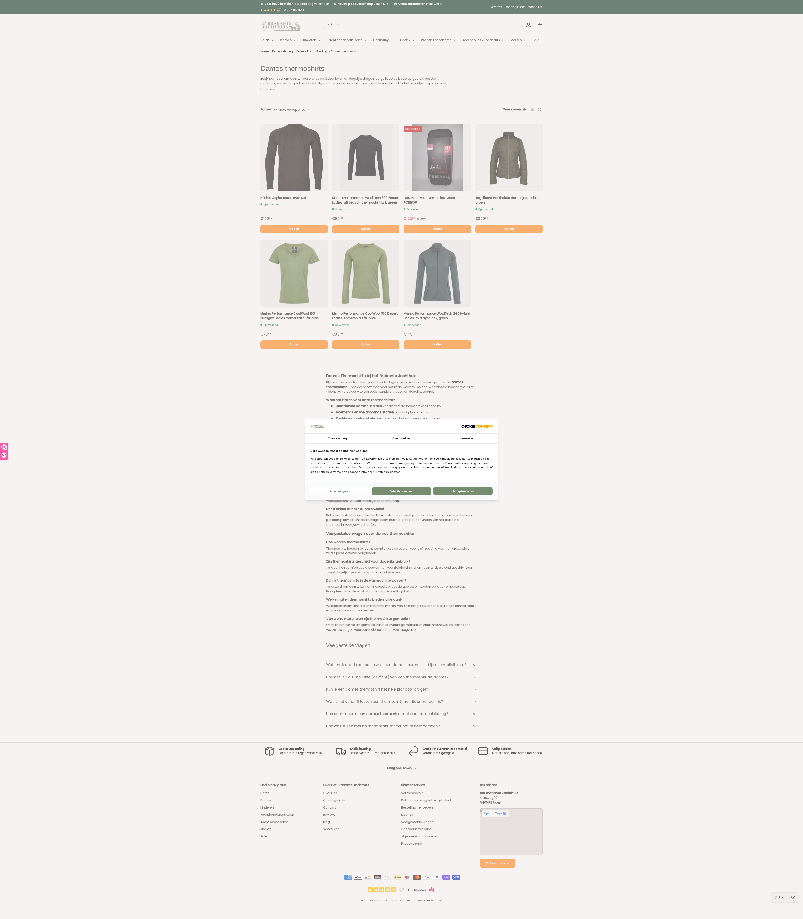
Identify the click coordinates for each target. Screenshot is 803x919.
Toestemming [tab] (337, 438)
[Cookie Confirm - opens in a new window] (477, 426)
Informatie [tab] (466, 438)
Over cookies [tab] (401, 438)
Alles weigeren (340, 491)
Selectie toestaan (401, 491)
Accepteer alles (463, 491)
